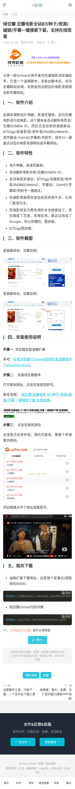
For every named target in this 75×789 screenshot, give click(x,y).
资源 (5, 14)
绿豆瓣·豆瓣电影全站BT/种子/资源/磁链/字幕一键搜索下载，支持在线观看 (37, 30)
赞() (52, 42)
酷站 (68, 783)
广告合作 (23, 742)
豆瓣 (46, 675)
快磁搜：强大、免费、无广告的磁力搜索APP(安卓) (56, 694)
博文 (31, 783)
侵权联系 (52, 742)
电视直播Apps (44, 785)
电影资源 (31, 675)
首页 (6, 783)
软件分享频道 (41, 630)
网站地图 (50, 763)
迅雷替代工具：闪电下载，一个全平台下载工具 (19, 692)
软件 (18, 783)
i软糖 (37, 5)
